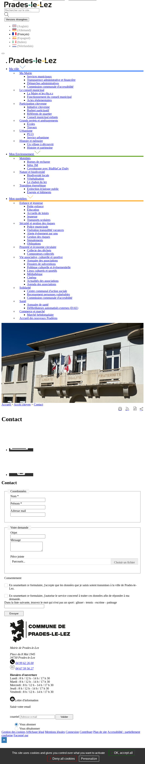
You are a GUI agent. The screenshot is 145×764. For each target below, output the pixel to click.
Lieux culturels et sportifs (42, 270)
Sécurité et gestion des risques (37, 223)
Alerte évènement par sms (42, 233)
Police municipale (37, 226)
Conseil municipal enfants (42, 117)
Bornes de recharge (38, 161)
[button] (135, 409)
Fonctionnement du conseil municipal (49, 96)
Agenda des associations (41, 284)
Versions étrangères (17, 19)
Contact (38, 404)
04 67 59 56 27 (24, 668)
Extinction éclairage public (43, 188)
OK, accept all (123, 752)
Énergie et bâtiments (39, 192)
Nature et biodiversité (32, 171)
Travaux (32, 127)
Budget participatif (38, 110)
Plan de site (100, 732)
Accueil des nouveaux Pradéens (38, 318)
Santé (22, 301)
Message (15, 540)
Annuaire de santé (38, 304)
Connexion (72, 732)
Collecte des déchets (39, 250)
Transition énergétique (32, 185)
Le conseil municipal (31, 90)
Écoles (31, 124)
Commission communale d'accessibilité (50, 86)
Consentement (12, 578)
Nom (14, 496)
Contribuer (86, 732)
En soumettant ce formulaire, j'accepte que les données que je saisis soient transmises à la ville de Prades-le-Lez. (73, 587)
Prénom (16, 503)
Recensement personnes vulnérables (48, 294)
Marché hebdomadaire (40, 314)
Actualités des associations (43, 280)
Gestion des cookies (13, 732)
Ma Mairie (25, 73)
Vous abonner (27, 724)
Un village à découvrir (40, 144)
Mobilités (25, 158)
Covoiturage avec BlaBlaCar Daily (48, 168)
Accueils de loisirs (38, 213)
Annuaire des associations (42, 260)
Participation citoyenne (33, 103)
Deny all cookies (63, 758)
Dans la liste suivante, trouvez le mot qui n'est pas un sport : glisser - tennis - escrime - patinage (60, 602)
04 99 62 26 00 (24, 663)
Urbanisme (25, 130)
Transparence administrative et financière (51, 79)
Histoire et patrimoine (40, 147)
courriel (14, 716)
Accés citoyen (22, 404)
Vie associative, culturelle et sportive (41, 257)
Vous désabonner (29, 728)
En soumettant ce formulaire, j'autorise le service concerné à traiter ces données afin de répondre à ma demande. (69, 597)
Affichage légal (35, 732)
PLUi (30, 134)
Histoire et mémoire (31, 140)
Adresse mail (18, 510)
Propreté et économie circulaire (37, 247)
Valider (64, 716)
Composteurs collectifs (40, 253)
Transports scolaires (38, 219)
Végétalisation (35, 178)
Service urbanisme (38, 137)
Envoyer (14, 613)
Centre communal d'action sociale (47, 291)
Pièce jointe (17, 556)
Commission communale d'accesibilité (49, 297)
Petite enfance (35, 206)
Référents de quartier (39, 113)
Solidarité (25, 287)
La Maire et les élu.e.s (40, 93)
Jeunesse (32, 216)
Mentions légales (55, 732)
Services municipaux (39, 76)
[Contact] (21, 449)
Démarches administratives (43, 83)
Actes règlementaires (39, 100)
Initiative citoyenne (38, 107)
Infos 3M (32, 165)
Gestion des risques (38, 236)
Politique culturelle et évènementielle (49, 267)
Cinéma (31, 277)
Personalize (89, 758)
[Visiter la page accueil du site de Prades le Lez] (28, 6)
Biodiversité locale (38, 175)
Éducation (33, 209)
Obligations (34, 243)
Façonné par (21, 735)
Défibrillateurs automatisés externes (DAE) (52, 308)
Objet (13, 532)
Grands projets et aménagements (38, 120)
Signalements (35, 240)
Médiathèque (34, 274)
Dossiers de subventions (41, 264)
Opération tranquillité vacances (45, 230)
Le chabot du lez (37, 182)
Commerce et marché (32, 311)
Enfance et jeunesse (31, 203)
